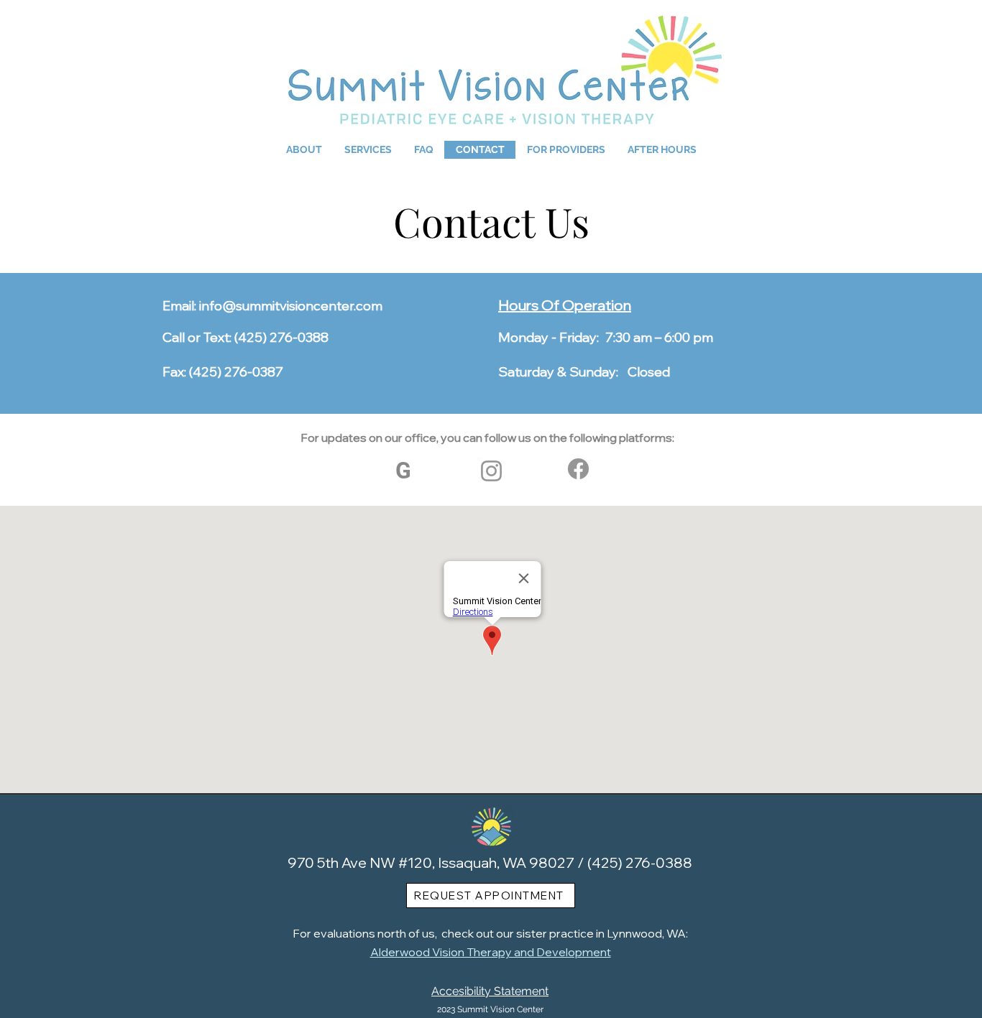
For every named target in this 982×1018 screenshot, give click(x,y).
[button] (304, 150)
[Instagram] (491, 471)
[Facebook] (578, 469)
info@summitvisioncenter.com (290, 305)
